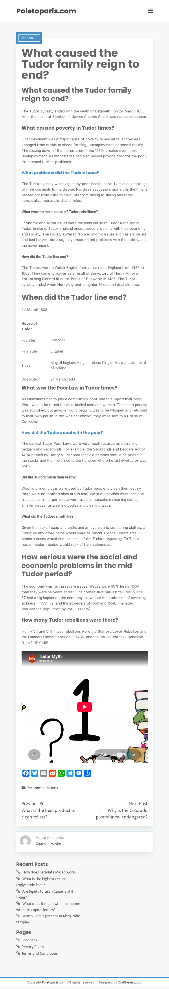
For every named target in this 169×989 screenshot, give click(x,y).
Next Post (138, 803)
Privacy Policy (33, 946)
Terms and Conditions (40, 953)
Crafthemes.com (130, 982)
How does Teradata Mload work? (49, 872)
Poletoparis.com (46, 11)
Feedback (29, 940)
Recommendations (42, 787)
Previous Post (35, 803)
